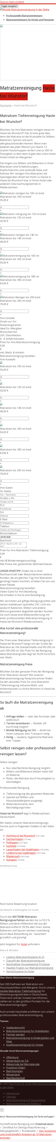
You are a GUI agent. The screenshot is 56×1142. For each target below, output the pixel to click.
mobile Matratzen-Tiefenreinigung (20, 991)
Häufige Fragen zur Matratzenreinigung (29, 968)
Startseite (5, 105)
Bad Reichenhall (15, 1078)
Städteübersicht (15, 1027)
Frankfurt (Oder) (15, 1067)
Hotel (24, 944)
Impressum (12, 1093)
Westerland (13, 1074)
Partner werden (15, 1034)
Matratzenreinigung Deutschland (25, 1100)
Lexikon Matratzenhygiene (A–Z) (25, 957)
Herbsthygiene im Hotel (20, 971)
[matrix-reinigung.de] (24, 9)
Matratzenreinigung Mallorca (23, 1103)
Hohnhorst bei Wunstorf (20, 835)
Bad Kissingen (14, 1071)
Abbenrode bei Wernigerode (23, 1064)
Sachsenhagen (14, 839)
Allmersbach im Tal (17, 1061)
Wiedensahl (13, 856)
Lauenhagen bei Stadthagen (22, 849)
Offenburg (12, 1057)
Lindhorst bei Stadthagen (21, 853)
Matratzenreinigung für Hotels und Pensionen (30, 20)
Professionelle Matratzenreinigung (24, 16)
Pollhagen (12, 842)
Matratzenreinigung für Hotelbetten (27, 1031)
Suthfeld (11, 846)
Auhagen (11, 859)
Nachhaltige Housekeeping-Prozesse (28, 964)
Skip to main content (12, 1)
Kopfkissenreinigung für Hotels (24, 1045)
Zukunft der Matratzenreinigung (25, 960)
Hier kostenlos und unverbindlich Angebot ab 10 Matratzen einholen (28, 1134)
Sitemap (11, 1097)
